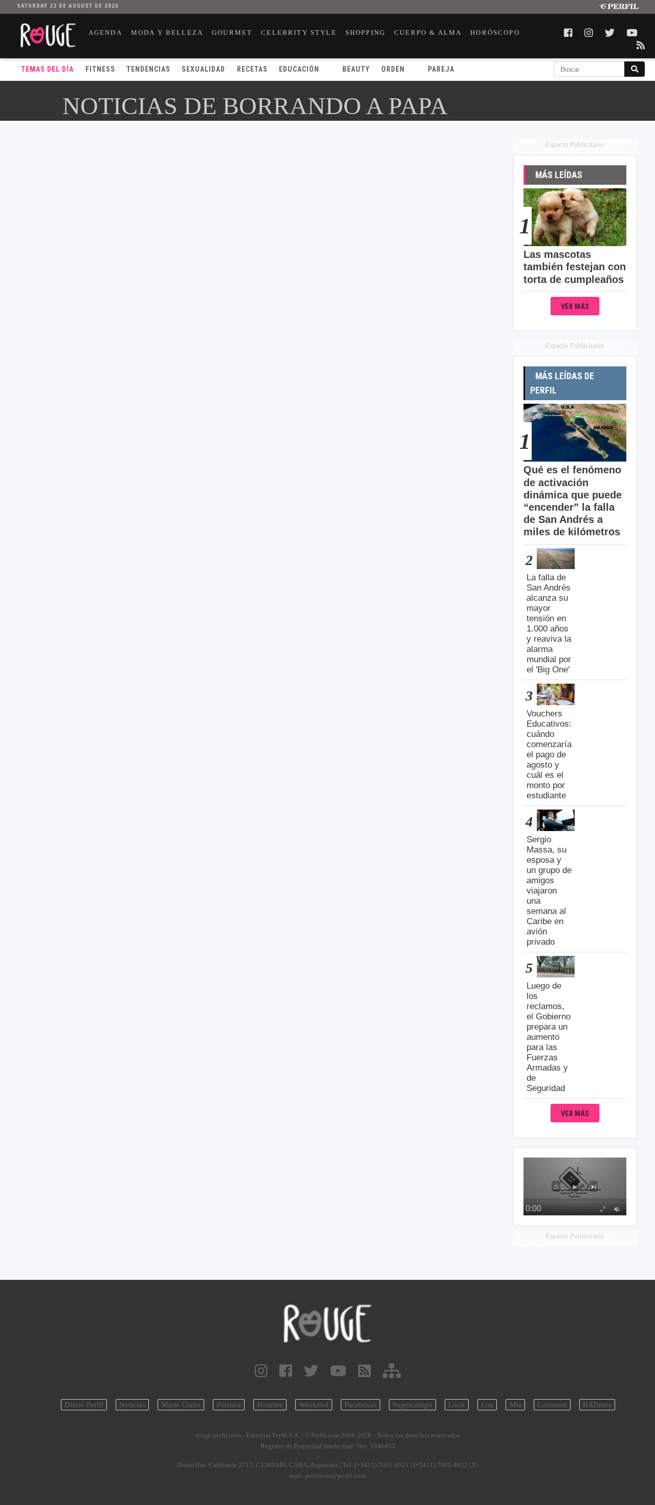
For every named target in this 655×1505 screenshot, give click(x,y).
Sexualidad (203, 69)
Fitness (100, 69)
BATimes (597, 1405)
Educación (299, 69)
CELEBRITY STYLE (299, 32)
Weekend (314, 1405)
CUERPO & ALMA (428, 32)
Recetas (252, 69)
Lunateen (552, 1405)
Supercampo (412, 1405)
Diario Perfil (83, 1405)
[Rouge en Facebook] (285, 1371)
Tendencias (148, 69)
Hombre (270, 1405)
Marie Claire (181, 1405)
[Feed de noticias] (364, 1371)
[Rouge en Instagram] (261, 1371)
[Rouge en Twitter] (311, 1371)
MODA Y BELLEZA (167, 32)
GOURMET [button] (232, 32)
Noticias (132, 1405)
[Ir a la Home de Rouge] (327, 1323)
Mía (515, 1405)
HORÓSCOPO (495, 32)
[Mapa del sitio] (392, 1371)
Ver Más (575, 306)
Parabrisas (360, 1405)
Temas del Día (47, 69)
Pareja (441, 69)
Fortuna (228, 1405)
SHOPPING (365, 32)
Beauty (356, 69)
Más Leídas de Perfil (562, 383)
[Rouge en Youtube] (338, 1371)
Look (456, 1405)
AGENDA (105, 32)
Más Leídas (558, 175)
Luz (487, 1405)
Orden (393, 69)
